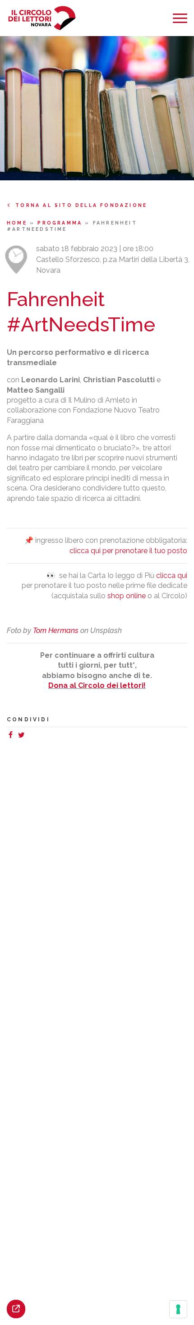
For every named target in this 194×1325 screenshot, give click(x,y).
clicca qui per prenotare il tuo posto (128, 550)
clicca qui (171, 575)
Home (18, 222)
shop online (126, 595)
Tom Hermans (56, 630)
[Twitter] (23, 736)
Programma (61, 222)
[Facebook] (12, 736)
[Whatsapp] (30, 736)
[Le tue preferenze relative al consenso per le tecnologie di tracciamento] (178, 1309)
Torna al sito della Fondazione (81, 205)
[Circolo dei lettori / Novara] (41, 18)
